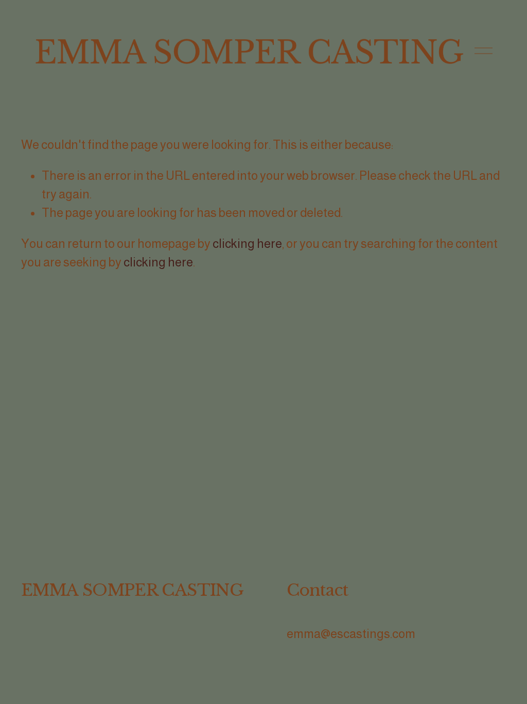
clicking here (247, 243)
